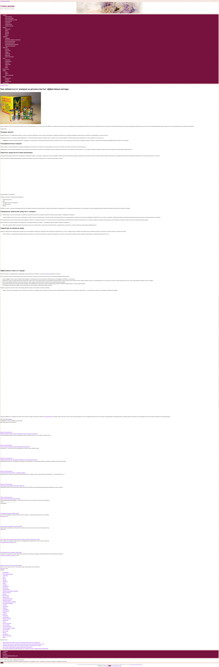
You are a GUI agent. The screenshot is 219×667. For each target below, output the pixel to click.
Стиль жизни (7, 6)
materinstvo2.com (117, 665)
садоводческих (48, 416)
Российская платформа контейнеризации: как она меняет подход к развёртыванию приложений (25, 648)
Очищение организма (10, 46)
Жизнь (6, 73)
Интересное (8, 78)
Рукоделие (7, 53)
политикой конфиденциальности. (136, 664)
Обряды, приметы (7, 600)
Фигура (4, 27)
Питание (7, 32)
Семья (4, 70)
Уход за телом (8, 21)
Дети (6, 72)
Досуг (4, 58)
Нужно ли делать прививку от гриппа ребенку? (11, 526)
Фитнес (7, 35)
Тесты (6, 66)
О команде (5, 651)
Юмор (6, 67)
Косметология (8, 24)
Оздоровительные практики (11, 44)
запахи (47, 273)
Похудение (7, 29)
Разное (4, 76)
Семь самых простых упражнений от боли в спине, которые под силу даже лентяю (20, 539)
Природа (7, 62)
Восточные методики (10, 41)
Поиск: (2, 501)
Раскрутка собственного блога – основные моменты (12, 472)
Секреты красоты (9, 25)
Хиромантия (8, 81)
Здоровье (5, 36)
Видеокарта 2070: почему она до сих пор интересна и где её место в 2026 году (19, 433)
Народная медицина (10, 42)
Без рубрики (6, 572)
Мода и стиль (6, 69)
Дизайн (7, 52)
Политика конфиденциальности (10, 655)
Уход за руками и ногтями (11, 19)
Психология (5, 82)
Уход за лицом (8, 16)
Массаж (7, 33)
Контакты (5, 654)
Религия (7, 79)
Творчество (8, 64)
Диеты (6, 30)
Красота (5, 15)
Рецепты (7, 49)
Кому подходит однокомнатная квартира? (10, 498)
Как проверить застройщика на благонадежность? (12, 485)
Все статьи (5, 657)
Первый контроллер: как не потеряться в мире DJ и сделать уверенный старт (18, 459)
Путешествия (8, 61)
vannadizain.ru (109, 665)
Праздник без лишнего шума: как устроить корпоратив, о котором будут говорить (22, 645)
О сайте (4, 652)
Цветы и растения (9, 56)
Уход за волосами (9, 18)
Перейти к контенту (5, 1)
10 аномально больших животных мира (9, 513)
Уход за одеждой (9, 75)
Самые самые (6, 617)
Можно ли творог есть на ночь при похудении (11, 565)
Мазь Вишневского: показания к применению (11, 552)
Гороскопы (7, 59)
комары (10, 419)
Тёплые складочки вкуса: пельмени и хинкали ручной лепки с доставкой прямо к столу (23, 644)
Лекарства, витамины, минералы (13, 39)
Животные (7, 55)
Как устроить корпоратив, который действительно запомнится (15, 446)
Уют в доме (7, 50)
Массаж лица (6, 595)
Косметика (7, 22)
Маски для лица (6, 592)
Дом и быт (5, 47)
